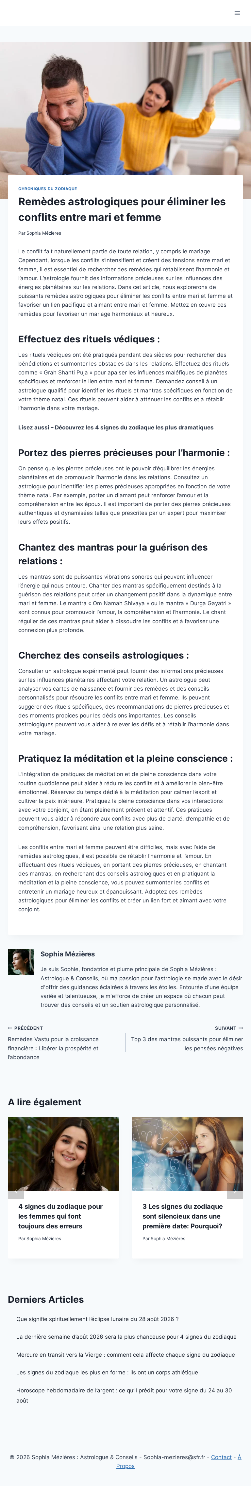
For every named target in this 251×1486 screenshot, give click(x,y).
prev (16, 1191)
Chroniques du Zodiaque (47, 188)
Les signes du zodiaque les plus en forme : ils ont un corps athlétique (107, 1372)
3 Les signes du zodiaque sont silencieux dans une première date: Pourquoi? (182, 1216)
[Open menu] (237, 13)
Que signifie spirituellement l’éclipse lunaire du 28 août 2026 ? (97, 1319)
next (235, 1191)
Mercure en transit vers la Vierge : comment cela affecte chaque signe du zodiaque (125, 1354)
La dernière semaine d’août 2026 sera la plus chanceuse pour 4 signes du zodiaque (126, 1336)
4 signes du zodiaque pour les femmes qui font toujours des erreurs (60, 1216)
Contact (221, 1457)
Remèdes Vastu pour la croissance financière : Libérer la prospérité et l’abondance (53, 1042)
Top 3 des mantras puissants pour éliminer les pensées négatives (187, 1038)
